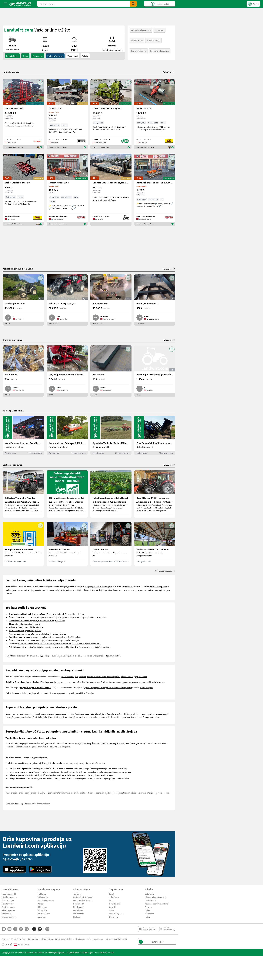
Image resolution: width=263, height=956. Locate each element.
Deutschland (150, 900)
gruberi (29, 623)
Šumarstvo (159, 30)
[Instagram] (9, 929)
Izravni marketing (138, 50)
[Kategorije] (34, 929)
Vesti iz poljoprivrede (13, 464)
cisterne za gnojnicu (56, 637)
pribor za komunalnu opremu (118, 687)
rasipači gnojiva (40, 637)
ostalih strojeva (146, 687)
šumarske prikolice (46, 620)
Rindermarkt (78, 903)
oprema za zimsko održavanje (88, 643)
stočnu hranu (127, 676)
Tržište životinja (153, 40)
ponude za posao (129, 682)
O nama (5, 939)
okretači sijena (81, 617)
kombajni (40, 640)
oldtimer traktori (77, 614)
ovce (62, 682)
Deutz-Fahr (37, 717)
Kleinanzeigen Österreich (155, 897)
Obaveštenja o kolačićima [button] (40, 939)
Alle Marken (7, 913)
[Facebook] (15, 929)
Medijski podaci (18, 939)
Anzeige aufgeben (9, 916)
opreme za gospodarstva (94, 687)
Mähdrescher (43, 897)
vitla (35, 620)
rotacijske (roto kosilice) (47, 617)
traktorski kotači (42, 633)
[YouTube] (4, 929)
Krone (50, 717)
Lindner (115, 713)
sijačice (38, 630)
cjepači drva (60, 620)
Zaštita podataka (63, 939)
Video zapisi (73, 56)
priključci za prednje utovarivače (49, 647)
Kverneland (68, 717)
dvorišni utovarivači (45, 643)
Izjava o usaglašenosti (116, 939)
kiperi (20, 627)
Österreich (149, 893)
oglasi (25, 56)
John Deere (41, 614)
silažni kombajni (72, 640)
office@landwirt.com (41, 803)
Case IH (122, 713)
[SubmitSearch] (133, 4)
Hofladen (77, 916)
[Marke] (40, 929)
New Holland (58, 614)
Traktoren (42, 893)
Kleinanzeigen (8, 900)
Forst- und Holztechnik (82, 900)
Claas (67, 614)
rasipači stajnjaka (73, 637)
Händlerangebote (9, 897)
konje (56, 682)
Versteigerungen (8, 907)
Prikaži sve (168, 72)
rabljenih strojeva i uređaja (44, 713)
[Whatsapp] (26, 929)
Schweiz (148, 907)
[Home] (20, 4)
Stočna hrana (137, 40)
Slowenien (149, 913)
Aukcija (85, 56)
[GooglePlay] (40, 869)
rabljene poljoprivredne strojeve (98, 586)
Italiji (104, 743)
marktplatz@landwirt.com (104, 952)
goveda (50, 682)
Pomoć (8, 944)
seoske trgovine (113, 676)
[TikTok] (21, 929)
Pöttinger (58, 717)
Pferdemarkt (78, 907)
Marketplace (37, 56)
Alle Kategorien (8, 910)
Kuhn (45, 717)
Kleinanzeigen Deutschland (156, 903)
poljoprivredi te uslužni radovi (151, 682)
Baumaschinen (44, 913)
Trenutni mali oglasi (12, 339)
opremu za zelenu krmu (96, 676)
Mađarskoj (111, 743)
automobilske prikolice (33, 627)
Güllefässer (42, 907)
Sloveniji (120, 743)
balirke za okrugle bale (97, 617)
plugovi (36, 623)
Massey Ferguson (12, 717)
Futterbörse (78, 910)
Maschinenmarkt (9, 893)
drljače (22, 623)
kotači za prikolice (58, 633)
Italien (147, 910)
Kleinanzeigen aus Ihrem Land (18, 268)
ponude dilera (12, 56)
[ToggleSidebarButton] (5, 4)
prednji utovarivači (26, 647)
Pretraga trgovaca (55, 56)
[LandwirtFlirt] (47, 929)
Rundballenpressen (46, 900)
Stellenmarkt (78, 913)
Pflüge (40, 903)
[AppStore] (14, 869)
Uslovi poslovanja (82, 939)
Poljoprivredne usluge (159, 50)
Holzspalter (42, 910)
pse (66, 682)
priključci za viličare (101, 647)
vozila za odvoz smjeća (65, 643)
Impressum (98, 939)
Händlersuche (7, 903)
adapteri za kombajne (54, 640)
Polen (147, 916)
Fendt (49, 614)
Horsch (86, 717)
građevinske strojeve (69, 676)
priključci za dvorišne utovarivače (78, 647)
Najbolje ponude (11, 72)
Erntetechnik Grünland (82, 897)
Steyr (93, 713)
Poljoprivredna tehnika (141, 30)
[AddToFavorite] (40, 83)
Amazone (78, 717)
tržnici (62, 590)
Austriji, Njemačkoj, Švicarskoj (88, 743)
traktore (82, 676)
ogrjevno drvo (141, 676)
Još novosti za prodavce (165, 570)
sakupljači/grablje (66, 617)
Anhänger (42, 916)
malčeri (30, 630)
